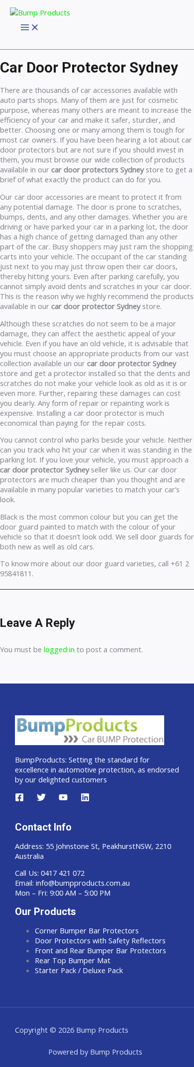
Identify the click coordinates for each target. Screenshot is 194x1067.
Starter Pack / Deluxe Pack (79, 970)
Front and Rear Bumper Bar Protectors (100, 950)
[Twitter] (41, 799)
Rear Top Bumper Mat (72, 960)
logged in (59, 649)
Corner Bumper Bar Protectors (87, 930)
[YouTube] (63, 799)
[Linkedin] (85, 799)
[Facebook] (19, 799)
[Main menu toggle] (30, 27)
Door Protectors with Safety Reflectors (100, 940)
